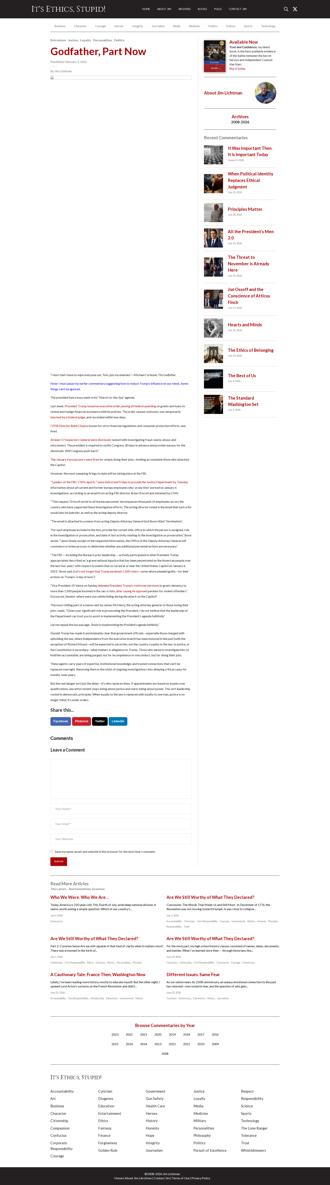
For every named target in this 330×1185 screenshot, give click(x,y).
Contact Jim (162, 1178)
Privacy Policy (200, 1178)
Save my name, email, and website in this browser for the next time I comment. (105, 851)
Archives (146, 1178)
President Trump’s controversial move (128, 585)
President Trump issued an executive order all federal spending (110, 406)
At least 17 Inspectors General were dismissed (80, 439)
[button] (287, 9)
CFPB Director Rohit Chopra (69, 426)
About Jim (131, 1178)
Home (118, 1178)
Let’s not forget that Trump (106, 571)
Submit (58, 861)
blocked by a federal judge (67, 417)
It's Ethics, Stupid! (68, 9)
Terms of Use (180, 1178)
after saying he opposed (131, 591)
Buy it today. (237, 68)
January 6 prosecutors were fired (77, 459)
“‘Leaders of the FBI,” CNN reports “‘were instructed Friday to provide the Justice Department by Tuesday (119, 482)
